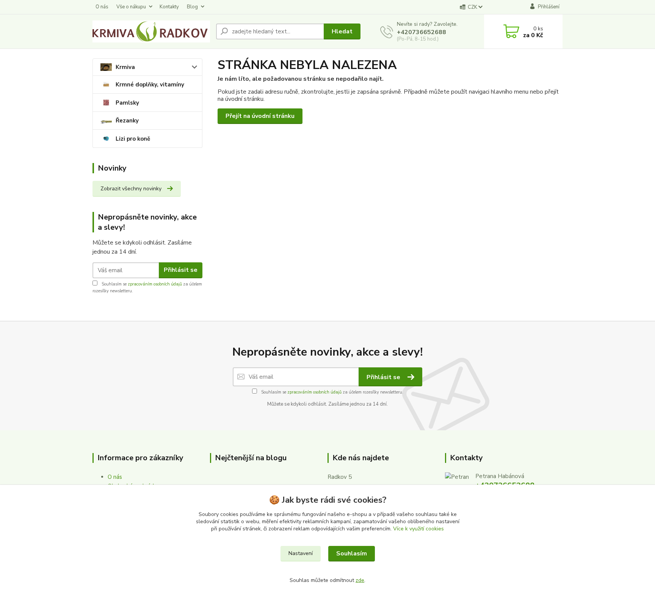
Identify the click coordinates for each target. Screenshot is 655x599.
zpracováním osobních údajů (155, 284)
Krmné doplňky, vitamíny (150, 84)
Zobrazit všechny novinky (130, 188)
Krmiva (125, 67)
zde (360, 580)
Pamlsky (127, 103)
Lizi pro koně (133, 139)
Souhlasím (351, 553)
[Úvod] (151, 31)
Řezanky (127, 120)
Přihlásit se (180, 270)
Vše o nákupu (131, 6)
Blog (192, 6)
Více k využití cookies (418, 528)
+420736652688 (421, 32)
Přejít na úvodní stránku (260, 116)
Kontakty (169, 6)
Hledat (342, 31)
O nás (102, 6)
